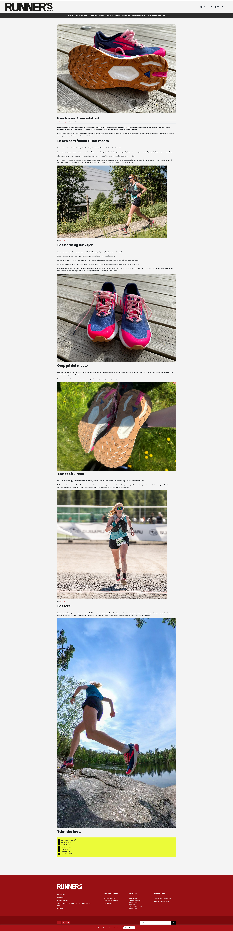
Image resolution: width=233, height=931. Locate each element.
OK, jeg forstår (129, 928)
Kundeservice (61, 894)
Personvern (60, 897)
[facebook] (59, 922)
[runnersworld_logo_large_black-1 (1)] (29, 3)
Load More (116, 865)
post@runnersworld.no (164, 898)
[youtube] (68, 922)
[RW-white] (69, 885)
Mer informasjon (108, 903)
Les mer (120, 928)
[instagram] (64, 922)
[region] (116, 928)
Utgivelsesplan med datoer (161, 901)
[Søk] (164, 15)
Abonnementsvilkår (62, 900)
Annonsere (60, 908)
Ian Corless (62, 240)
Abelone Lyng (63, 122)
